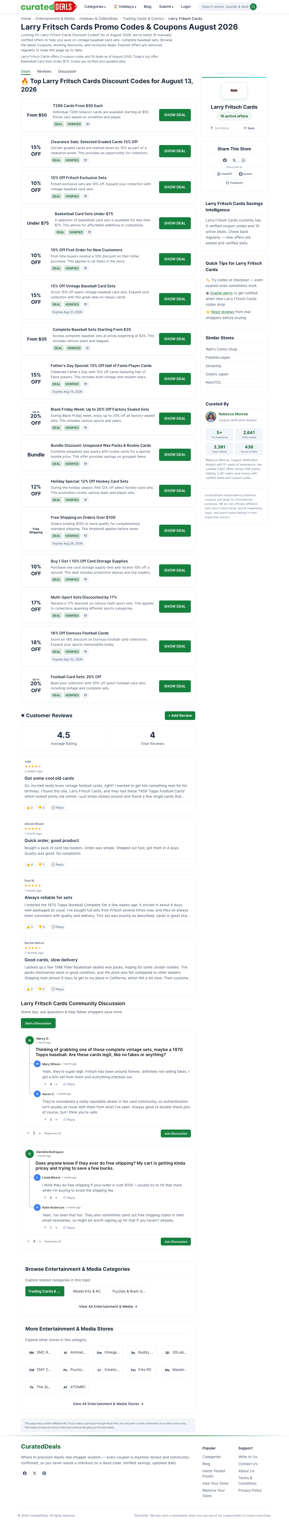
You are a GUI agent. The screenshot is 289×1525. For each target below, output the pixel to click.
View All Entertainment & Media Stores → (108, 1404)
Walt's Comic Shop (221, 349)
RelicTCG (213, 382)
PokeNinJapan (218, 357)
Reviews (44, 71)
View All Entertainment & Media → (108, 1306)
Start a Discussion (38, 1023)
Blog (147, 6)
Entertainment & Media (55, 18)
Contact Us (247, 1464)
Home (26, 18)
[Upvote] (45, 1084)
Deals (25, 71)
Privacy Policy (250, 1490)
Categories (95, 6)
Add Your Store (215, 1483)
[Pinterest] (44, 1473)
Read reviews (222, 312)
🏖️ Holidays (124, 6)
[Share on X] (234, 160)
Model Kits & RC (87, 1291)
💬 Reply (58, 807)
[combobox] (227, 7)
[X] (34, 1473)
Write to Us (247, 1457)
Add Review (180, 715)
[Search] (253, 6)
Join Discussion (175, 1133)
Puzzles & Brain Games (131, 1291)
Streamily (214, 366)
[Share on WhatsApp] (243, 160)
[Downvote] (56, 1084)
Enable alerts (221, 293)
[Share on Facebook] (225, 160)
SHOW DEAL (175, 115)
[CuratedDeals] (49, 6)
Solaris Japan (217, 374)
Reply (71, 1084)
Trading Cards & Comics (143, 18)
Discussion (67, 71)
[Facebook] (25, 1473)
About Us (246, 1471)
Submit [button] (166, 6)
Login (186, 6)
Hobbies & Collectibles (99, 18)
